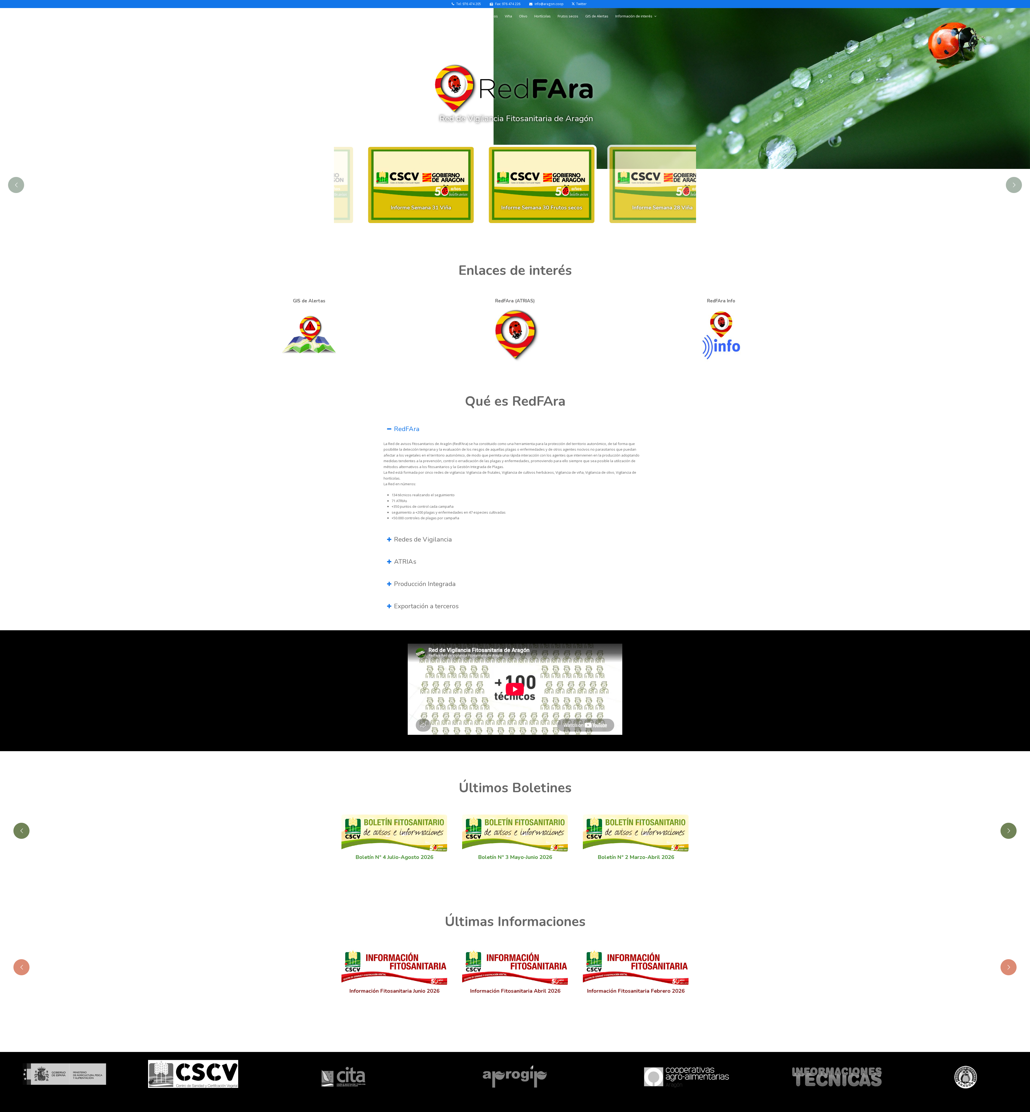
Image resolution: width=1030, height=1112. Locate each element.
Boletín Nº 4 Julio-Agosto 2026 (394, 857)
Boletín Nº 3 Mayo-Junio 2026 (515, 857)
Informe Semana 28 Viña (635, 207)
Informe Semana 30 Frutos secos (515, 207)
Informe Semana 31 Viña (394, 207)
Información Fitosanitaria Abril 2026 (515, 991)
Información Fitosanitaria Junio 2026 (394, 991)
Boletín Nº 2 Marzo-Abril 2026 (636, 857)
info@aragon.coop (549, 4)
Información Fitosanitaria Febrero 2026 (636, 991)
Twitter (581, 4)
